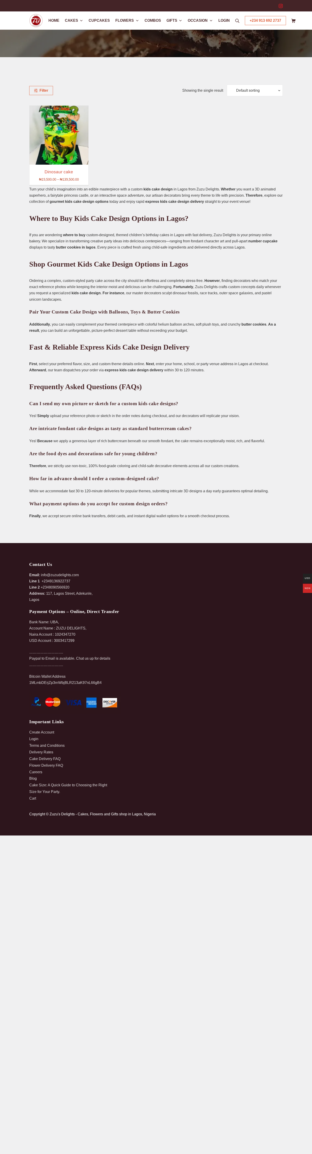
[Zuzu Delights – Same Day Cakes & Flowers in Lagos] (36, 20)
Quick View (59, 160)
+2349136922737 (56, 581)
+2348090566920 (55, 587)
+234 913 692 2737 (265, 20)
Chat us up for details (93, 658)
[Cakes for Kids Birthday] (58, 135)
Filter (43, 90)
